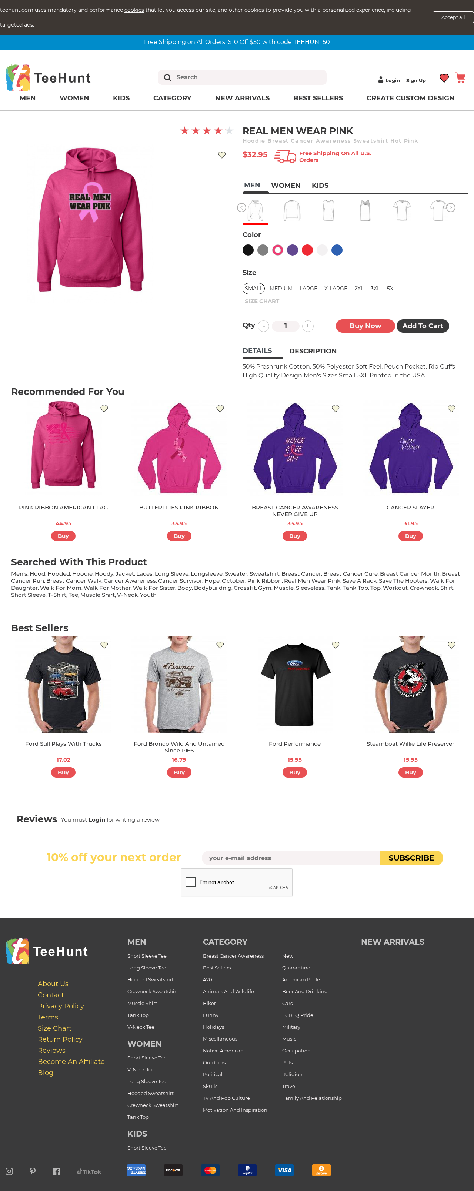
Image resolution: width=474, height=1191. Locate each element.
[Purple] (292, 250)
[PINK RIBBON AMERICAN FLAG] (63, 448)
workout (395, 587)
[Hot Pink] (277, 250)
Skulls (210, 1086)
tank (333, 587)
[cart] (460, 77)
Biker (209, 1003)
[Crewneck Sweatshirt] (292, 210)
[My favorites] (445, 77)
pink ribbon (264, 580)
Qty (249, 325)
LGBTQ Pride (297, 1015)
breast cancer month (410, 573)
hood (37, 573)
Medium (281, 288)
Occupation (296, 1051)
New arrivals (242, 98)
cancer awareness (130, 580)
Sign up (416, 80)
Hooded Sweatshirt (150, 979)
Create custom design (411, 98)
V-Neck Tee (140, 1027)
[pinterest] (33, 1170)
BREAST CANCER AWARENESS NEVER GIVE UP (295, 511)
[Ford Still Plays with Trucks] (63, 684)
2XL (359, 288)
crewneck (424, 587)
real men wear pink (312, 580)
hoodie (82, 573)
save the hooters (403, 580)
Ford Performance (295, 743)
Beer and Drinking (305, 991)
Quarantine (296, 968)
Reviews (52, 1051)
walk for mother (107, 587)
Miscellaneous (220, 1039)
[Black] (248, 250)
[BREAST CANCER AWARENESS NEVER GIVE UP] (295, 448)
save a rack (360, 580)
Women (74, 98)
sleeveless (310, 587)
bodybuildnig (212, 587)
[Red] (307, 250)
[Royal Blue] (337, 250)
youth (148, 594)
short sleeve (28, 594)
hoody (104, 573)
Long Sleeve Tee (146, 968)
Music (289, 1039)
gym (264, 587)
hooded (58, 573)
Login (392, 80)
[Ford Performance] (295, 684)
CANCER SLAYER (410, 507)
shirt (446, 587)
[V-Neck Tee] (402, 210)
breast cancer (301, 573)
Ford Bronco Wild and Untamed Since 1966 (179, 747)
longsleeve (207, 573)
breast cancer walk (73, 580)
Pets (287, 1062)
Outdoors (214, 1062)
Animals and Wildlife (228, 991)
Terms (48, 1017)
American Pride (301, 979)
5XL (391, 288)
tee (73, 594)
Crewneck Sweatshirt (152, 991)
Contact (51, 995)
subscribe (411, 858)
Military (291, 1027)
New (287, 956)
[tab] (263, 351)
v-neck (127, 594)
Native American (223, 1051)
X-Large (335, 288)
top (375, 587)
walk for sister (154, 587)
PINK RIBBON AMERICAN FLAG (63, 507)
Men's (19, 573)
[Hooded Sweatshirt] (255, 210)
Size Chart (54, 1028)
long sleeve (171, 573)
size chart (262, 301)
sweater (236, 573)
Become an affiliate (71, 1062)
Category (172, 98)
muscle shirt (97, 594)
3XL (375, 288)
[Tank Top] (365, 210)
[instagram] (9, 1170)
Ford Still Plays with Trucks (63, 743)
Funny (210, 1015)
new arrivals (392, 942)
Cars (287, 1003)
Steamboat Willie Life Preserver (410, 743)
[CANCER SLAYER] (411, 448)
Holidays (213, 1027)
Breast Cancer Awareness (233, 956)
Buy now (365, 326)
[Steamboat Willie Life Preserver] (411, 684)
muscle (284, 587)
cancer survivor (180, 580)
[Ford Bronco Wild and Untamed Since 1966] (179, 684)
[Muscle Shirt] (328, 210)
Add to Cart (423, 326)
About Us (53, 984)
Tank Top (138, 1015)
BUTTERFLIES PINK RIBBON (179, 507)
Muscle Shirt (142, 1003)
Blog (45, 1073)
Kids (121, 98)
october (233, 580)
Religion (292, 1074)
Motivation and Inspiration (235, 1110)
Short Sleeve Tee (147, 956)
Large (308, 288)
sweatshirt (264, 573)
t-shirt (57, 594)
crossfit (245, 587)
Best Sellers (318, 98)
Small (254, 288)
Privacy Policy (61, 1006)
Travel (289, 1086)
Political (213, 1074)
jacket (125, 573)
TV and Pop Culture (226, 1098)
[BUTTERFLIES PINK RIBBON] (179, 448)
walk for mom (60, 587)
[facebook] (56, 1170)
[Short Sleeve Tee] (438, 210)
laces (144, 573)
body (184, 587)
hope (212, 580)
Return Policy (60, 1039)
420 (207, 979)
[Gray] (262, 250)
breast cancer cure (350, 573)
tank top (355, 587)
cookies (134, 10)
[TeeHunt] (59, 77)
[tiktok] (89, 1170)
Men (28, 98)
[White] (322, 250)
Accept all (453, 17)
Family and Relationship (312, 1098)
